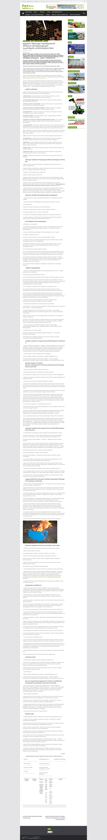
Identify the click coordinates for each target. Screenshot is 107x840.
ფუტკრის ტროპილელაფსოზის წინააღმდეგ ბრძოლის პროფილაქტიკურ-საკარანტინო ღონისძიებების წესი (55, 818)
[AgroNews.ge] (23, 13)
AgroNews (30, 50)
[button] (37, 12)
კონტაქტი (48, 14)
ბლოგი (48, 12)
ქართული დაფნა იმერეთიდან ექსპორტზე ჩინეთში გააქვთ (32, 817)
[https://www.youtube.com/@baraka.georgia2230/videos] (76, 33)
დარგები (35, 12)
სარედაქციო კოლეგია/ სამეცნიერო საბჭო (59, 14)
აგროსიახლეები (28, 12)
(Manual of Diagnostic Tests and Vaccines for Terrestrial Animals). (34, 78)
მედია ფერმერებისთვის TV (57, 12)
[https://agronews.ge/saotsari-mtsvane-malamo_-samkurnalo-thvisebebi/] (76, 85)
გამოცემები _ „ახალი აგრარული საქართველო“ (34, 14)
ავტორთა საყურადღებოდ (75, 14)
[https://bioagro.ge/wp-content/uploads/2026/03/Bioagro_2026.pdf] (76, 22)
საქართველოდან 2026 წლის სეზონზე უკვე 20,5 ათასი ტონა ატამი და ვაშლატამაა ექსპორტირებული (47, 2)
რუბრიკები (42, 12)
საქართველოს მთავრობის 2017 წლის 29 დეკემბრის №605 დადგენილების (46, 577)
